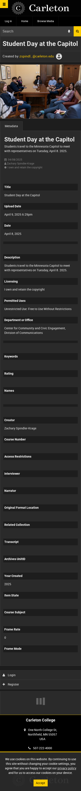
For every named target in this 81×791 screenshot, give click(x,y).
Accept (40, 783)
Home (24, 21)
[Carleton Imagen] (40, 8)
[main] (40, 375)
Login (11, 675)
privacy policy (66, 768)
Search (77, 31)
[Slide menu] (4, 4)
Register (13, 684)
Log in (8, 21)
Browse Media (45, 21)
